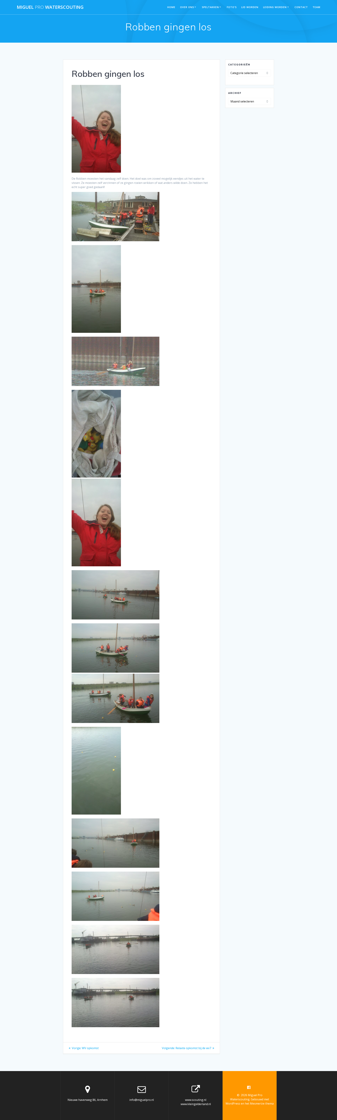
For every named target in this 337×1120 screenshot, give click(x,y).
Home (171, 7)
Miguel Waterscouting (50, 7)
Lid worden (249, 7)
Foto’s (232, 7)
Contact (301, 7)
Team (316, 7)
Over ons (187, 7)
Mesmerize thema (262, 1103)
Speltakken (210, 7)
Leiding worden (275, 7)
